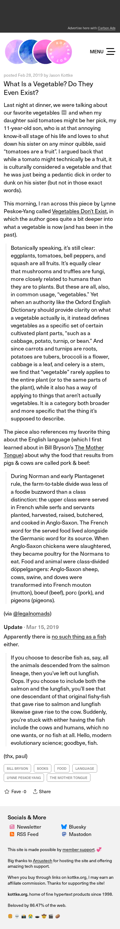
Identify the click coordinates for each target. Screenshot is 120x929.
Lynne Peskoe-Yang (24, 777)
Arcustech (42, 860)
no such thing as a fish (79, 636)
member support (78, 849)
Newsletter (29, 826)
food (61, 768)
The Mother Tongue (68, 777)
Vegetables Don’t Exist (79, 211)
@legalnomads (31, 613)
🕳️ (37, 916)
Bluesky (77, 826)
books (42, 768)
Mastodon (80, 834)
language (84, 768)
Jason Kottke (61, 75)
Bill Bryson (17, 768)
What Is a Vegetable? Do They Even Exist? (48, 87)
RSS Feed (27, 834)
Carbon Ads (106, 27)
